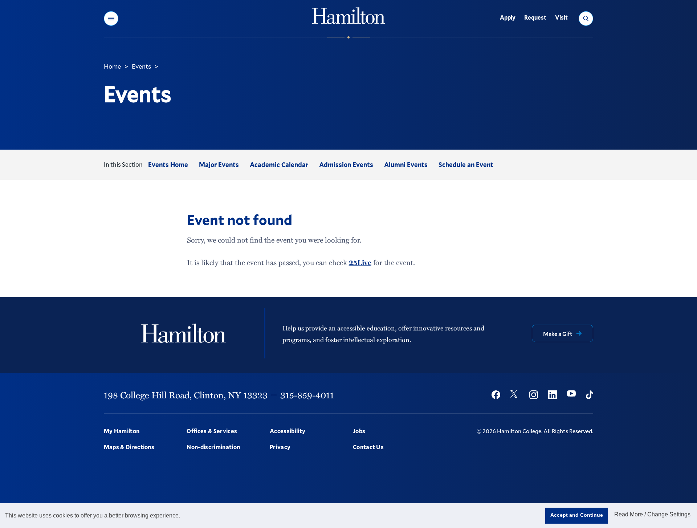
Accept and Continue (576, 515)
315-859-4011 (307, 395)
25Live (360, 262)
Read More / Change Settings (652, 514)
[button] (111, 18)
